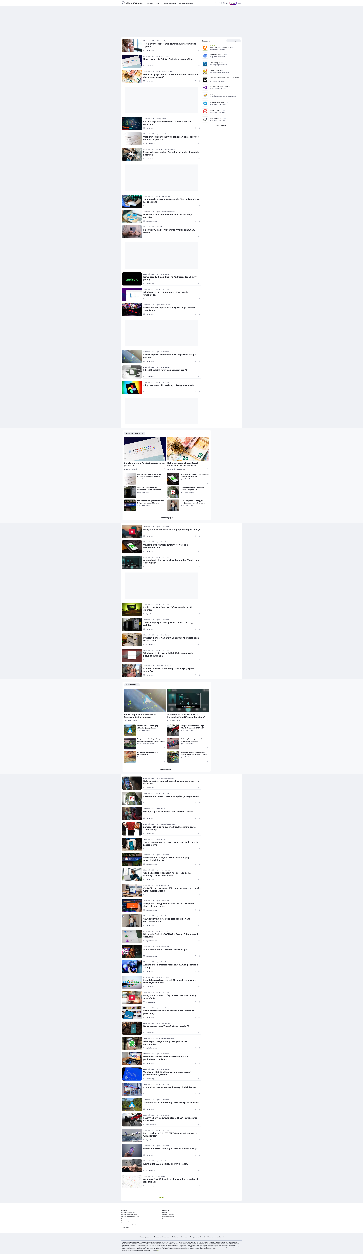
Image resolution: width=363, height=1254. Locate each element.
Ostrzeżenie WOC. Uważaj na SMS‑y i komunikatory (170, 1148)
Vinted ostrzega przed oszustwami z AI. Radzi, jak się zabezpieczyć (170, 843)
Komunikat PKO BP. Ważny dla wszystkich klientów (170, 1087)
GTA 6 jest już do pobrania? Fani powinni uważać (168, 811)
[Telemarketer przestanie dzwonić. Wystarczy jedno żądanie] (132, 45)
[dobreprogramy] (136, 3)
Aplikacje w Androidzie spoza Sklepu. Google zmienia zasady (170, 966)
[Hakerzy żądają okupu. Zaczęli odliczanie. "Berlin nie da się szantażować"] (132, 76)
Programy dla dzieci (126, 1223)
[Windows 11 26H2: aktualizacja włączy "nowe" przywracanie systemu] (132, 1074)
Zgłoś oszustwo (170, 3)
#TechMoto (131, 685)
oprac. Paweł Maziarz (163, 196)
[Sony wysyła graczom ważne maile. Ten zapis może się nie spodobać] (132, 201)
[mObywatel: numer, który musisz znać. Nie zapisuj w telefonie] (132, 997)
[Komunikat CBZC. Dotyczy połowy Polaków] (132, 1165)
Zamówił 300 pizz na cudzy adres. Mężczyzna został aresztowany (169, 828)
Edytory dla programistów (217, 88)
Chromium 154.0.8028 (217, 55)
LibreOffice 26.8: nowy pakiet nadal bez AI (165, 369)
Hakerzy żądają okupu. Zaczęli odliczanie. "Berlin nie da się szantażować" (170, 75)
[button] (239, 3)
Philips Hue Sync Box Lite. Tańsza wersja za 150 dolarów (167, 608)
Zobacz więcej (165, 518)
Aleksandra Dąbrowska (163, 41)
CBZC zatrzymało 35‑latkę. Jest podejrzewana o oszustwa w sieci (166, 920)
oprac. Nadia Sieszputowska (165, 71)
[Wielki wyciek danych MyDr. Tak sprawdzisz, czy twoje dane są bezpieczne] (132, 138)
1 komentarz (149, 81)
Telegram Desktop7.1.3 (217, 102)
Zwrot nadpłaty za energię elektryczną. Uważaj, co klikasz (149, 488)
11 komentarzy (150, 376)
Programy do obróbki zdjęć (128, 1212)
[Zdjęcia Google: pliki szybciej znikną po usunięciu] (132, 387)
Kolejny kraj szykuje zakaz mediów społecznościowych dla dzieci (171, 782)
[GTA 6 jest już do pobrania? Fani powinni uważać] (132, 813)
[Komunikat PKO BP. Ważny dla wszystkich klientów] (132, 1089)
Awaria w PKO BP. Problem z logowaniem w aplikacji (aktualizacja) (170, 1180)
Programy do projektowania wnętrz (130, 1217)
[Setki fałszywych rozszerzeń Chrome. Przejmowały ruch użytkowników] (132, 982)
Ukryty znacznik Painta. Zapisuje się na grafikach (168, 59)
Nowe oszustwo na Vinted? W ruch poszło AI (166, 1025)
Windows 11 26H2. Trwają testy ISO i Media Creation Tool (165, 293)
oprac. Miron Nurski (162, 885)
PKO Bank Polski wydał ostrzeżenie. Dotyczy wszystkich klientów (150, 502)
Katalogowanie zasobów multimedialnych (222, 96)
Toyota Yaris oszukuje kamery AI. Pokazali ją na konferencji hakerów (194, 753)
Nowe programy (125, 1227)
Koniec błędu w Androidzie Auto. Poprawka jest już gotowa (169, 356)
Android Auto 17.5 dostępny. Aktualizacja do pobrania (148, 727)
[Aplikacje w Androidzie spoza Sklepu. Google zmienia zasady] (132, 966)
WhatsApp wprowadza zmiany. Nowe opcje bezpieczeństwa (195, 475)
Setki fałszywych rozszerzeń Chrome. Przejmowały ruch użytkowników (169, 981)
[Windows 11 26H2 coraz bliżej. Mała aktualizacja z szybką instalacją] (132, 655)
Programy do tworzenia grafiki (129, 1225)
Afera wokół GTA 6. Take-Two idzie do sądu (165, 949)
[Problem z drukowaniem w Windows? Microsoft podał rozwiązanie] (132, 639)
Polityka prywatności (197, 1237)
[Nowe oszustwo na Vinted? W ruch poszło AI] (132, 1028)
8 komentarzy (150, 314)
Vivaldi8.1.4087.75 (216, 110)
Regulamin (166, 1237)
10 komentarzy (150, 143)
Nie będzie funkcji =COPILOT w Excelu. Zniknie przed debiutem (170, 935)
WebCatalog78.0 (215, 63)
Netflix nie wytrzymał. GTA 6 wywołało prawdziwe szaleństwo (169, 308)
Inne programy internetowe (218, 65)
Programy (149, 3)
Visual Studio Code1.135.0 (218, 87)
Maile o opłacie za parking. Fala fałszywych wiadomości (192, 740)
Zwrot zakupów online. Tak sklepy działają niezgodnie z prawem (171, 153)
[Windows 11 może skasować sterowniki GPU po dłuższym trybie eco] (132, 1058)
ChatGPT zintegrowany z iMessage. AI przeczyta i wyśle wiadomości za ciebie (172, 889)
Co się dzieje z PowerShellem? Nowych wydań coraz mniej (167, 122)
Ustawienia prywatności (215, 1237)
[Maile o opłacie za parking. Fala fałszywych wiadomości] (173, 743)
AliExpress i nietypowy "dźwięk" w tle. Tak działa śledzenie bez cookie (168, 904)
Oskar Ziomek (160, 1176)
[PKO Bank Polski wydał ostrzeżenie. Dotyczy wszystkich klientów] (130, 505)
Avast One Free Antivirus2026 (220, 48)
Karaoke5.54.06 (215, 71)
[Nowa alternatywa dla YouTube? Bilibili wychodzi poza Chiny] (132, 1012)
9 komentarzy (150, 283)
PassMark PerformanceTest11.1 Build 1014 (224, 78)
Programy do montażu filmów (129, 1219)
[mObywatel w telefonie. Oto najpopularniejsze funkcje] (132, 531)
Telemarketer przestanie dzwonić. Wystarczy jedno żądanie (169, 45)
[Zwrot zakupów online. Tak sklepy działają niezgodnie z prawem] (132, 154)
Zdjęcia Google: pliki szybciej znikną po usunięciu (168, 385)
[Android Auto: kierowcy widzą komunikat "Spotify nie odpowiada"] (132, 562)
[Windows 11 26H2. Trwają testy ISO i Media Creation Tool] (132, 294)
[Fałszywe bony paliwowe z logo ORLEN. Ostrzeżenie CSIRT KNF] (173, 730)
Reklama (175, 1237)
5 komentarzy (150, 128)
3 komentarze (150, 159)
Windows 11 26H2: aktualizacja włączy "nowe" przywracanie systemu (167, 1073)
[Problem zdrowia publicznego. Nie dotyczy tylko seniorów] (132, 670)
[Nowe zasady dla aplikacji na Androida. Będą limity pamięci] (132, 278)
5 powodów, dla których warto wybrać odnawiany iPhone (169, 231)
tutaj (158, 1250)
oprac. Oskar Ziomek (162, 56)
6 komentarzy (150, 392)
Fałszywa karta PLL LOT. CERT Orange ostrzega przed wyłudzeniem (170, 1134)
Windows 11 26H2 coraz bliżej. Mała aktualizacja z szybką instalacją (168, 654)
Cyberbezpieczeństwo (168, 1217)
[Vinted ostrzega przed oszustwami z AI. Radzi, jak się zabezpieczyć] (132, 844)
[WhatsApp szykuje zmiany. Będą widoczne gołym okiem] (132, 1043)
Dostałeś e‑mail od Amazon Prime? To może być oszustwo (168, 215)
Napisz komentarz (151, 221)
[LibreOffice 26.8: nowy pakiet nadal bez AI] (132, 372)
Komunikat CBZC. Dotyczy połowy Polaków (165, 1163)
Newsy (158, 3)
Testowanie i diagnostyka (217, 81)
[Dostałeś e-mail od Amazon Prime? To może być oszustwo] (132, 216)
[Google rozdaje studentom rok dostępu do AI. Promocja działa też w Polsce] (132, 874)
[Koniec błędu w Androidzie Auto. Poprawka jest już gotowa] (132, 356)
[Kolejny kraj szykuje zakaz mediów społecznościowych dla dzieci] (132, 783)
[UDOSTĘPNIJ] (199, 50)
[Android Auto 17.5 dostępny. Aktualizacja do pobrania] (130, 730)
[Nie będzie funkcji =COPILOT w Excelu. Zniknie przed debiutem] (132, 936)
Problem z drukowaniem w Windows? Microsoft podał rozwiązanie (171, 639)
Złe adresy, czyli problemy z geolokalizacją (147, 753)
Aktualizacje (233, 41)
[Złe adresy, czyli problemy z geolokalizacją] (130, 757)
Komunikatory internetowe (217, 104)
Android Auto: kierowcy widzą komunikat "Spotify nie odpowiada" (171, 561)
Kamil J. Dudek (161, 118)
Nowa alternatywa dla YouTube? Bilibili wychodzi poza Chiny (169, 1012)
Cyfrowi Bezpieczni (186, 3)
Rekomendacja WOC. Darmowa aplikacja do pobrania (192, 488)
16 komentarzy (150, 1002)
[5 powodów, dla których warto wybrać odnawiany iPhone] (132, 231)
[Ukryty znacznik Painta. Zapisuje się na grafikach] (132, 61)
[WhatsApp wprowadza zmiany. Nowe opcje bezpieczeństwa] (173, 479)
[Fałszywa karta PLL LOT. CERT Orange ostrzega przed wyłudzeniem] (132, 1135)
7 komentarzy (150, 849)
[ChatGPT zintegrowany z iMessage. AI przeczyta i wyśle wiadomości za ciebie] (132, 890)
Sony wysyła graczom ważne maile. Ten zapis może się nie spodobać (171, 200)
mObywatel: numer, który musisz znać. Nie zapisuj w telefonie (169, 996)
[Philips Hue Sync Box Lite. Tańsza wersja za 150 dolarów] (132, 609)
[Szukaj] (215, 3)
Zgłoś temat (184, 1237)
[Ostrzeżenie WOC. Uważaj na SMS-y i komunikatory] (132, 1150)
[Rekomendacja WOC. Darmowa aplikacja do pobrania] (173, 492)
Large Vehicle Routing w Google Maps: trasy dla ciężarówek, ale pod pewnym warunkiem (150, 740)
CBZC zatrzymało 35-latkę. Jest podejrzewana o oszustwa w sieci (193, 502)
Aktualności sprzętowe (168, 1214)
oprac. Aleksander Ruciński (145, 743)
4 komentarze (150, 567)
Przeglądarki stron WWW (217, 57)
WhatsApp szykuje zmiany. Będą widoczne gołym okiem (165, 1042)
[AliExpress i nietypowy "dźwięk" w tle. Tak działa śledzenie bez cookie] (132, 905)
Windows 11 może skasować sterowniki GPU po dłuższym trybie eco (166, 1058)
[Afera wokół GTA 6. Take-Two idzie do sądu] (132, 951)
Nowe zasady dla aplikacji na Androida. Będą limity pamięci (170, 278)
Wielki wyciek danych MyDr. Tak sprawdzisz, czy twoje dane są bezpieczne (171, 138)
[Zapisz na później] (195, 50)
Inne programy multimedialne (219, 72)
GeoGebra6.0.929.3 (216, 118)
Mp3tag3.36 (213, 94)
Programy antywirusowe (217, 49)
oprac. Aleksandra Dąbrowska (165, 149)
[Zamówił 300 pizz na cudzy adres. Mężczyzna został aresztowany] (132, 828)
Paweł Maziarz (161, 809)
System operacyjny (167, 1219)
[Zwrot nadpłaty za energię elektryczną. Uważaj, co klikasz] (130, 492)
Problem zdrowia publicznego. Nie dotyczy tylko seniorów (168, 669)
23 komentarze (150, 1170)
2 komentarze (150, 50)
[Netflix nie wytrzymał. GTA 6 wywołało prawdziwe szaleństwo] (132, 309)
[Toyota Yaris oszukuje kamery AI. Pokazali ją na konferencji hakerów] (173, 757)
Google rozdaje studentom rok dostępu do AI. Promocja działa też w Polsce (167, 874)
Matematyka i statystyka (217, 120)
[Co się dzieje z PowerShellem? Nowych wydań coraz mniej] (132, 123)
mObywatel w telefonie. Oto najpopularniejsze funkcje (171, 529)
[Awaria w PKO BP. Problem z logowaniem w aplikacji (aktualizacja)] (132, 1181)
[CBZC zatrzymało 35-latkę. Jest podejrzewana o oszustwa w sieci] (173, 505)
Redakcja (157, 1237)
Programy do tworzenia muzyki (129, 1214)
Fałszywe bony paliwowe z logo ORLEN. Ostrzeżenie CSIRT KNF (192, 727)
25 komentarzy (150, 644)
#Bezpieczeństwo (133, 433)
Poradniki (164, 1212)
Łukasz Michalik (142, 757)
